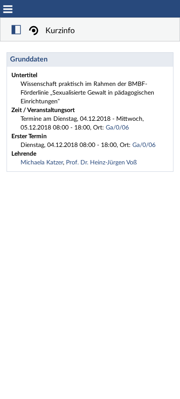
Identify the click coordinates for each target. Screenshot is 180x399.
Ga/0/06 (117, 128)
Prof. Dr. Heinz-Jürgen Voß (101, 163)
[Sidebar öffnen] (16, 31)
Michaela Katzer (42, 163)
